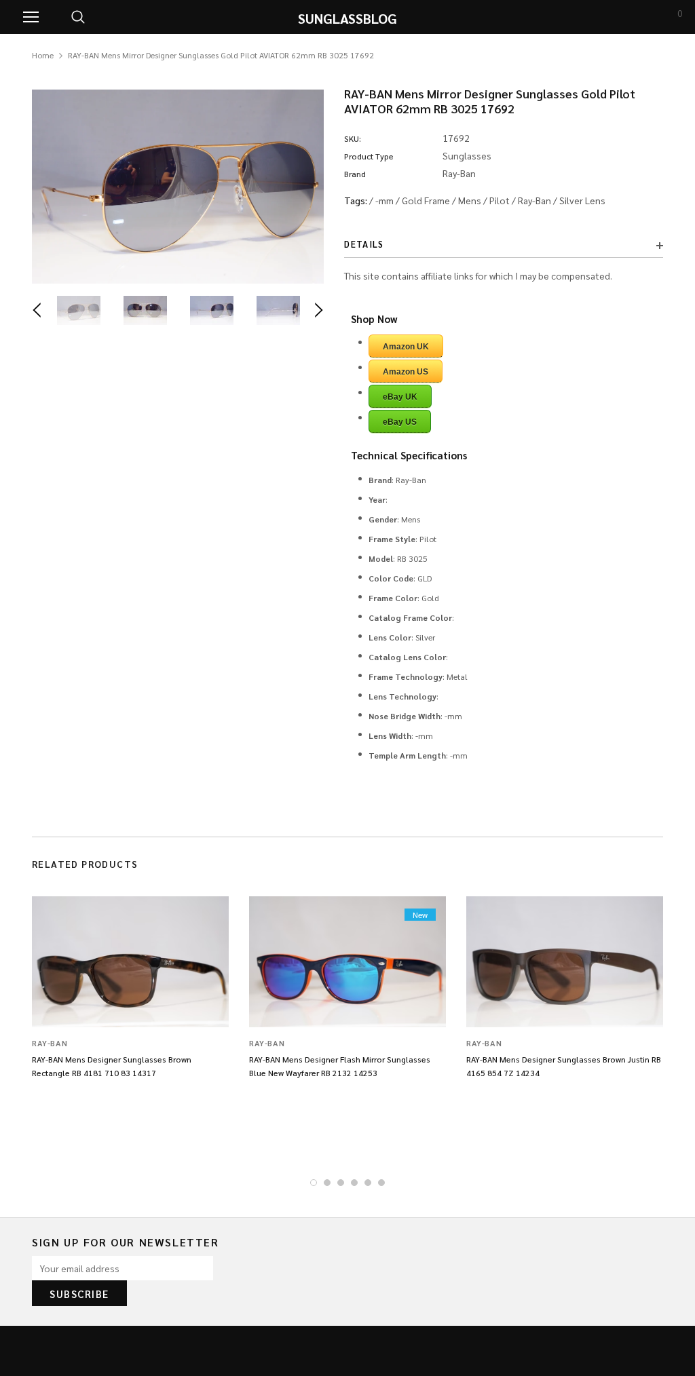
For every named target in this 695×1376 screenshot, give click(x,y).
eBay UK (400, 397)
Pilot (499, 200)
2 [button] (327, 1182)
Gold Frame (426, 200)
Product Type (369, 156)
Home (43, 55)
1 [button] (313, 1182)
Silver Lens (582, 200)
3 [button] (340, 1182)
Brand (355, 173)
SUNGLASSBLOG (347, 18)
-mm (384, 200)
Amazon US (405, 372)
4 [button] (354, 1182)
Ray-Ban (534, 200)
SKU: (352, 138)
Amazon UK (406, 346)
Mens (469, 200)
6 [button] (381, 1182)
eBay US (400, 422)
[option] (178, 187)
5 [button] (367, 1182)
